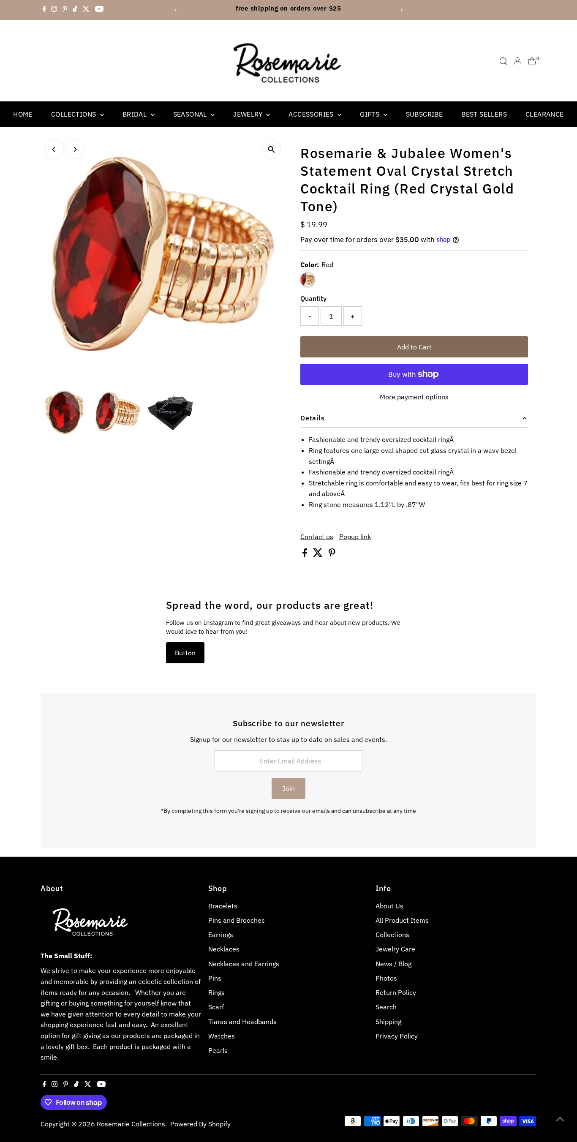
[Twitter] (86, 10)
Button (185, 653)
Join (288, 788)
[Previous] (175, 10)
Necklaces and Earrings (243, 963)
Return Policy (396, 992)
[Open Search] (503, 61)
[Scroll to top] (560, 1118)
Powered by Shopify (200, 1124)
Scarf (216, 1007)
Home (23, 114)
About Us (389, 906)
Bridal (135, 114)
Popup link (355, 536)
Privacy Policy (397, 1036)
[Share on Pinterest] (332, 554)
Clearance (544, 114)
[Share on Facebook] (305, 554)
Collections (74, 114)
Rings (216, 992)
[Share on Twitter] (318, 554)
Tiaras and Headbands (242, 1021)
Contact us (316, 536)
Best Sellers (484, 114)
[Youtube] (99, 10)
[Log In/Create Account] (517, 61)
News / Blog (393, 963)
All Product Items (402, 920)
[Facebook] (44, 10)
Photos (386, 978)
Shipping (388, 1021)
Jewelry (248, 114)
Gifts (370, 114)
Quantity (313, 298)
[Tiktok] (75, 10)
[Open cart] (532, 61)
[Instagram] (54, 10)
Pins (214, 978)
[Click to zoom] (271, 149)
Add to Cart (414, 347)
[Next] (401, 10)
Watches (221, 1036)
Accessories (311, 114)
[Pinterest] (64, 10)
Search (386, 1007)
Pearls (218, 1050)
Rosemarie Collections (131, 1124)
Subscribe (424, 114)
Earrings (220, 934)
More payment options (414, 396)
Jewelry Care (395, 949)
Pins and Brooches (236, 920)
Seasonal (191, 114)
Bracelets (222, 906)
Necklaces (224, 949)
